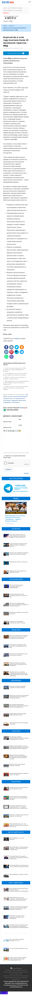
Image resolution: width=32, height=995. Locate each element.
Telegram (15, 18)
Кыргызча (6, 13)
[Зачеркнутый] (11, 431)
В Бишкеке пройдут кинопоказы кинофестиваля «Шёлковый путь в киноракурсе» (18, 664)
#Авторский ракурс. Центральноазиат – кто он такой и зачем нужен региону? (19, 866)
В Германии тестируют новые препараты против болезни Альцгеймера (16, 917)
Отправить (8, 469)
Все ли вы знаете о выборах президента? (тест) (16, 940)
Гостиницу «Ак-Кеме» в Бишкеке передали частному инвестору (17, 687)
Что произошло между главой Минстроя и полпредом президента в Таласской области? (18, 605)
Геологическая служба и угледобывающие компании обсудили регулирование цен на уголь (19, 738)
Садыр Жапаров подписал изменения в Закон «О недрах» (19, 774)
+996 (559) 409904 (12, 410)
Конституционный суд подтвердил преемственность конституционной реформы (18, 798)
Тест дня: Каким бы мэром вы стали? (18, 948)
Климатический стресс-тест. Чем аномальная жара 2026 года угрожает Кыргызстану (19, 825)
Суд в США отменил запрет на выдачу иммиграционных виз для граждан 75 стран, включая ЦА (17, 536)
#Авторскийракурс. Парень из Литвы (18, 874)
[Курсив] (6, 431)
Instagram (13, 18)
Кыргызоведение (7, 10)
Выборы (5, 8)
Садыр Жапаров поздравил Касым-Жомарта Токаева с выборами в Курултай (18, 545)
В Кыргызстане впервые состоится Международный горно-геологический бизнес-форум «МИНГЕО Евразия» (19, 747)
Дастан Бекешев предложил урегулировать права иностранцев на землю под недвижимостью (18, 706)
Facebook (8, 18)
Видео (20, 8)
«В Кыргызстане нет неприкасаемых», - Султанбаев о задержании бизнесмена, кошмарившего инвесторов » (14, 400)
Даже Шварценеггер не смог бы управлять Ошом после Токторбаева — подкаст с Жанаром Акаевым (15, 518)
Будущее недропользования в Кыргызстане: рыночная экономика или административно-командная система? (18, 757)
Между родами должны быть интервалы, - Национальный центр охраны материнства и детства (18, 899)
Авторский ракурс (13, 8)
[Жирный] (4, 431)
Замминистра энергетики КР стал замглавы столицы (17, 571)
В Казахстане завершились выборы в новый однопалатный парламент (18, 553)
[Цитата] (15, 431)
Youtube (10, 18)
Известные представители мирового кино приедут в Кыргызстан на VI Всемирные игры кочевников (18, 637)
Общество (11, 25)
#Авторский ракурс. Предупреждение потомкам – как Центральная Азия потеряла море (18, 848)
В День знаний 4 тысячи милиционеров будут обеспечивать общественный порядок (15, 388)
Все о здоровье (17, 10)
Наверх (26, 473)
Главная (5, 25)
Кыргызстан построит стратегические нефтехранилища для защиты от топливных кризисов (19, 697)
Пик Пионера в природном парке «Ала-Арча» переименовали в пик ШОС (18, 646)
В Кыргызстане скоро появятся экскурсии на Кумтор (17, 765)
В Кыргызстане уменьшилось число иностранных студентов (18, 654)
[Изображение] (13, 431)
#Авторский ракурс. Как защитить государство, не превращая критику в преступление (18, 857)
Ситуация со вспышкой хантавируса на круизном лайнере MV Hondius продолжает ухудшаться (18, 908)
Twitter (5, 18)
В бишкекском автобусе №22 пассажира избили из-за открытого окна (18, 595)
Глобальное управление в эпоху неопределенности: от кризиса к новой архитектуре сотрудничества (18, 807)
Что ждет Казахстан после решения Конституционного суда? (18, 788)
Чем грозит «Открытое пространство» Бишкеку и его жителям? (19, 815)
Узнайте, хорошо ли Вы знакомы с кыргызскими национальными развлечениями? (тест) (18, 959)
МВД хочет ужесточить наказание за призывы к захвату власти (14, 378)
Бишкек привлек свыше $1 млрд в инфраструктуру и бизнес (17, 714)
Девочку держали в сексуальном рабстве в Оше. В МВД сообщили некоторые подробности (16, 382)
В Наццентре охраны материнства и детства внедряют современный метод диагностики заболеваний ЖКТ (18, 926)
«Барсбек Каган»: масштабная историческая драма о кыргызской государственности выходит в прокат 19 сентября (18, 673)
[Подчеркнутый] (9, 431)
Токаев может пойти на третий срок (18, 562)
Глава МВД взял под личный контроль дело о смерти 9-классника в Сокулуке (15, 374)
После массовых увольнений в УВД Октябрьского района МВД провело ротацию (14, 369)
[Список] (18, 431)
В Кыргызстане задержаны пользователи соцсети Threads (17, 622)
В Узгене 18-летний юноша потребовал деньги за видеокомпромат (16, 586)
